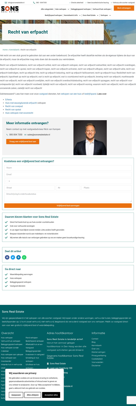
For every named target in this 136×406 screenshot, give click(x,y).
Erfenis (8, 99)
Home (5, 50)
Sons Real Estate (89, 15)
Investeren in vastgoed (35, 354)
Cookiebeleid (97, 359)
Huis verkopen (60, 9)
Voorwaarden (97, 362)
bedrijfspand (90, 94)
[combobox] (7, 181)
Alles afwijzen (33, 395)
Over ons (95, 349)
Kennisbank (14, 50)
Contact (95, 339)
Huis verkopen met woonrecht (19, 113)
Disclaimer (96, 365)
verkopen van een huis (71, 94)
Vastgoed (30, 347)
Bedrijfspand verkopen (53, 15)
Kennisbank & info (71, 15)
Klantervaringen (98, 352)
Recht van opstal (13, 109)
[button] (7, 257)
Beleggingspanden (33, 351)
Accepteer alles (51, 395)
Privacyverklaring (99, 355)
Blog (93, 342)
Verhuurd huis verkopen (102, 9)
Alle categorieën (47, 9)
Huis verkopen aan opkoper (12, 354)
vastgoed (43, 94)
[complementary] (34, 385)
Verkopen (104, 15)
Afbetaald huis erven (34, 344)
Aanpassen (16, 395)
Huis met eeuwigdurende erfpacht (21, 103)
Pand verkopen (32, 337)
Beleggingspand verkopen (81, 9)
